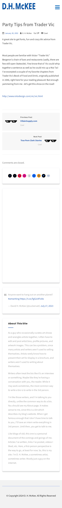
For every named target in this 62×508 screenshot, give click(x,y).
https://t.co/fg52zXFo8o (32, 298)
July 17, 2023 (46, 305)
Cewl (46, 33)
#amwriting (13, 298)
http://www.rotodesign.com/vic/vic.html (22, 96)
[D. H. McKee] (18, 6)
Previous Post (28, 119)
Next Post (31, 138)
